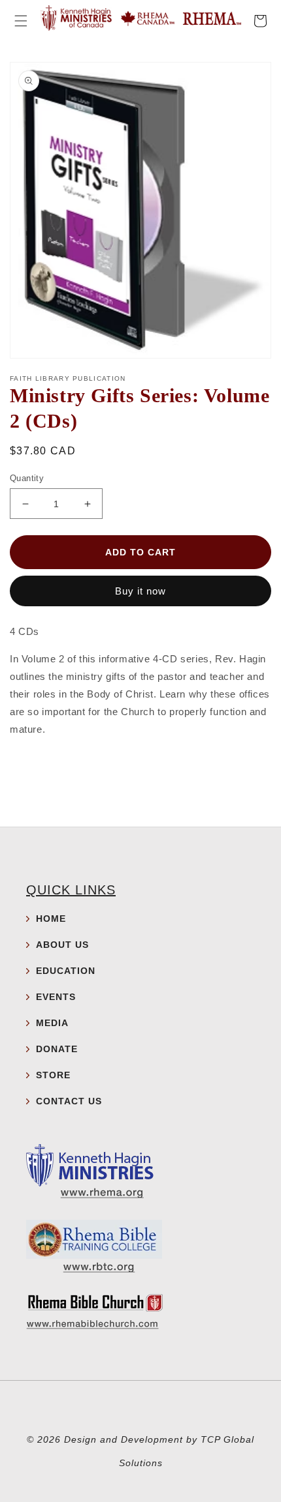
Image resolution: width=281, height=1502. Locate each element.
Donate (57, 1049)
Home (51, 918)
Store (53, 1075)
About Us (62, 944)
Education (65, 970)
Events (56, 997)
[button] (21, 21)
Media (52, 1023)
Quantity (27, 478)
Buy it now (140, 590)
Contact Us (69, 1101)
